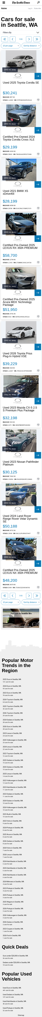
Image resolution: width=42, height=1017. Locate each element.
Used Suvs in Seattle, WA (12, 989)
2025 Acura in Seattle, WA (12, 835)
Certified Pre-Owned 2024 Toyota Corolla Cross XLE (19, 138)
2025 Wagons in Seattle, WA (13, 903)
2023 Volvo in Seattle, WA (12, 822)
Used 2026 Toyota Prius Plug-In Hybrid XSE (17, 355)
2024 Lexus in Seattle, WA (12, 748)
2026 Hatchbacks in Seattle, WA (14, 876)
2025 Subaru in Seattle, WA (13, 768)
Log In (30, 8)
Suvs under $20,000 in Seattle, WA (15, 957)
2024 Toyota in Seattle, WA (13, 701)
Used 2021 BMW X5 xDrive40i (15, 192)
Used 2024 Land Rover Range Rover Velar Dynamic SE (20, 519)
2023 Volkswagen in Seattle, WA (14, 782)
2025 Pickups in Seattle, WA (13, 896)
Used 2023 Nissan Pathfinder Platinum (21, 463)
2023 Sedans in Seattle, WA (13, 795)
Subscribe (37, 8)
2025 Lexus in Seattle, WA (12, 775)
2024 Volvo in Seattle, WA (12, 849)
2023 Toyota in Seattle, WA (13, 755)
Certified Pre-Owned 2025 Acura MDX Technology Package (19, 302)
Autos (4, 8)
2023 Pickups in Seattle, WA (13, 889)
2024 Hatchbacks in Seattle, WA (14, 862)
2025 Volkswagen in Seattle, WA (14, 741)
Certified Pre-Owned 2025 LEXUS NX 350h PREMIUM (20, 571)
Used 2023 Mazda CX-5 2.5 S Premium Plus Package (20, 409)
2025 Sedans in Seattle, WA (13, 761)
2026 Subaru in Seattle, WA (13, 923)
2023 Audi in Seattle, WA (12, 815)
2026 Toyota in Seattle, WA (13, 714)
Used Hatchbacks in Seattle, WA (14, 1002)
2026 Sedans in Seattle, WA (13, 842)
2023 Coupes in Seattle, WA (13, 930)
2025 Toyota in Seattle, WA (13, 707)
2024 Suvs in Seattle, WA (12, 687)
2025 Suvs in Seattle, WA (12, 680)
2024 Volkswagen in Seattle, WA (14, 809)
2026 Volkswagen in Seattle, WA (14, 916)
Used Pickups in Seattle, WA (13, 1009)
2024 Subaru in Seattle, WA (13, 802)
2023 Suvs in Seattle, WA (12, 694)
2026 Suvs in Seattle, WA (12, 728)
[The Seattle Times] (21, 2)
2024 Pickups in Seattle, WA (13, 829)
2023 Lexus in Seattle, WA (12, 734)
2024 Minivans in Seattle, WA (13, 883)
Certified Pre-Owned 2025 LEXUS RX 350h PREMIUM (20, 246)
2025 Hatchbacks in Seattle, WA (14, 869)
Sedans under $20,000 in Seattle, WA (16, 964)
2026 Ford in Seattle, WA (12, 937)
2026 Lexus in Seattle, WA (12, 856)
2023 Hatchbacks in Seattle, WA (14, 788)
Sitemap (21, 1015)
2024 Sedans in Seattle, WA (13, 721)
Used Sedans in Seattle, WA (13, 996)
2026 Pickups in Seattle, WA (13, 910)
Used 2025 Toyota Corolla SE (21, 82)
